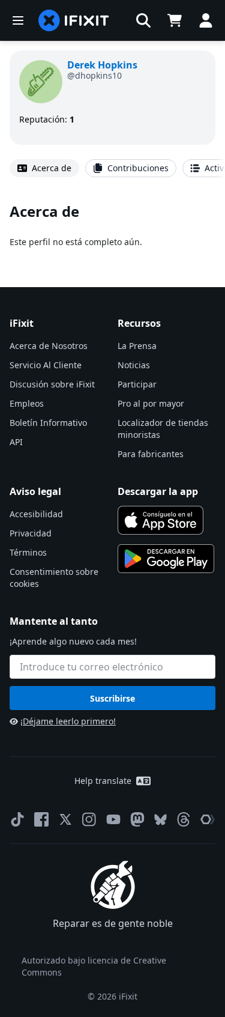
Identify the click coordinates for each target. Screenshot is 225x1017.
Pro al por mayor (151, 403)
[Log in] (206, 20)
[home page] (73, 20)
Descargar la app (158, 491)
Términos (28, 552)
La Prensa (137, 345)
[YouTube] (113, 819)
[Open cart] (175, 20)
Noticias (134, 365)
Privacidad (31, 533)
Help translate (102, 780)
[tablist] (112, 168)
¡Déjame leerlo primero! (68, 721)
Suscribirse (112, 698)
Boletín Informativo (48, 422)
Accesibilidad (36, 514)
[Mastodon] (137, 819)
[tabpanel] (112, 225)
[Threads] (183, 819)
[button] (143, 20)
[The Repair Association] (207, 819)
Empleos (27, 403)
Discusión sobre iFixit (52, 384)
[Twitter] (65, 819)
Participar (137, 384)
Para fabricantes (151, 454)
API (16, 442)
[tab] (44, 168)
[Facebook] (41, 819)
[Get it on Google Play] (166, 558)
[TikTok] (17, 819)
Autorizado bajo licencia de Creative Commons (94, 966)
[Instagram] (89, 819)
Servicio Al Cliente (46, 365)
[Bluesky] (160, 819)
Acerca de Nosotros (49, 345)
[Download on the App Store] (161, 520)
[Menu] (18, 20)
